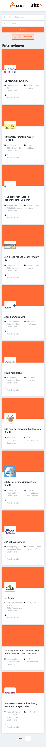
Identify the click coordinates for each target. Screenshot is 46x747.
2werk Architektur (13, 373)
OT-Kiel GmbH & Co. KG (16, 80)
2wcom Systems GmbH (15, 317)
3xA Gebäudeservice (14, 542)
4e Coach (9, 598)
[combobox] (23, 17)
